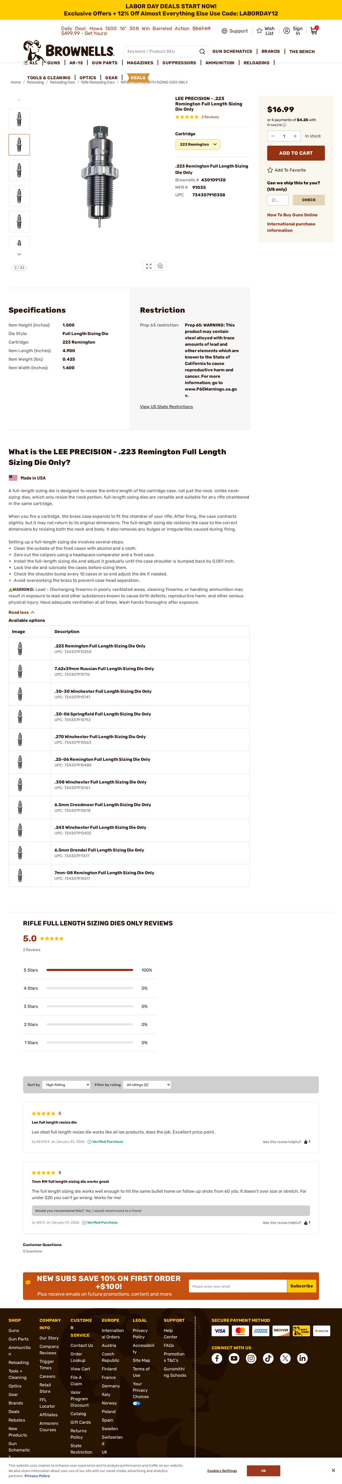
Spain (108, 1420)
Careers (47, 1376)
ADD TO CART (296, 153)
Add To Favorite (290, 170)
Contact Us (82, 1345)
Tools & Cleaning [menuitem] (49, 77)
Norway (109, 1403)
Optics (15, 1385)
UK (104, 1452)
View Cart (80, 1368)
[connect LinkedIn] (302, 1358)
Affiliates (49, 1414)
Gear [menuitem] (111, 77)
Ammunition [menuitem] (220, 62)
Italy (106, 1394)
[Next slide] (19, 254)
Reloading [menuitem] (257, 62)
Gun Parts (19, 1339)
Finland (109, 1368)
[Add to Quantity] (295, 136)
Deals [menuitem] (138, 77)
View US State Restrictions (166, 406)
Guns (14, 1330)
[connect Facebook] (217, 1358)
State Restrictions (81, 1452)
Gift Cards (81, 1422)
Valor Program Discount (80, 1399)
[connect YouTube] (234, 1358)
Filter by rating (108, 1085)
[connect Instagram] (251, 1358)
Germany (111, 1385)
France (109, 1377)
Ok (263, 1471)
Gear (13, 1394)
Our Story (49, 1337)
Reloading (19, 1362)
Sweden (110, 1428)
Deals (14, 1411)
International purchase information (291, 227)
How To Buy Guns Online (292, 214)
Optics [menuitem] (88, 77)
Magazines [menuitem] (140, 62)
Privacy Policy (37, 1476)
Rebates (17, 1420)
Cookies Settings (222, 1471)
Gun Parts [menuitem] (105, 62)
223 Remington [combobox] (194, 144)
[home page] (69, 51)
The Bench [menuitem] (302, 51)
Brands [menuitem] (271, 51)
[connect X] (285, 1358)
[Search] (202, 51)
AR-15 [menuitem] (76, 62)
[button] (293, 31)
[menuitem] (33, 63)
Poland (109, 1411)
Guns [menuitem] (53, 62)
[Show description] (22, 612)
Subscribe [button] (301, 1285)
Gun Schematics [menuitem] (232, 51)
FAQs (169, 1345)
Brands (16, 1403)
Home (16, 82)
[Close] (333, 1470)
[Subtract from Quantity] (272, 136)
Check (309, 200)
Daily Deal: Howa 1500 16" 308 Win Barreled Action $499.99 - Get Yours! (136, 31)
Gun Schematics (19, 1450)
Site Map (141, 1360)
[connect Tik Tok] (268, 1358)
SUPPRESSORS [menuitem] (179, 62)
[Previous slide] (19, 100)
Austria (109, 1345)
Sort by (34, 1085)
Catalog (78, 1413)
